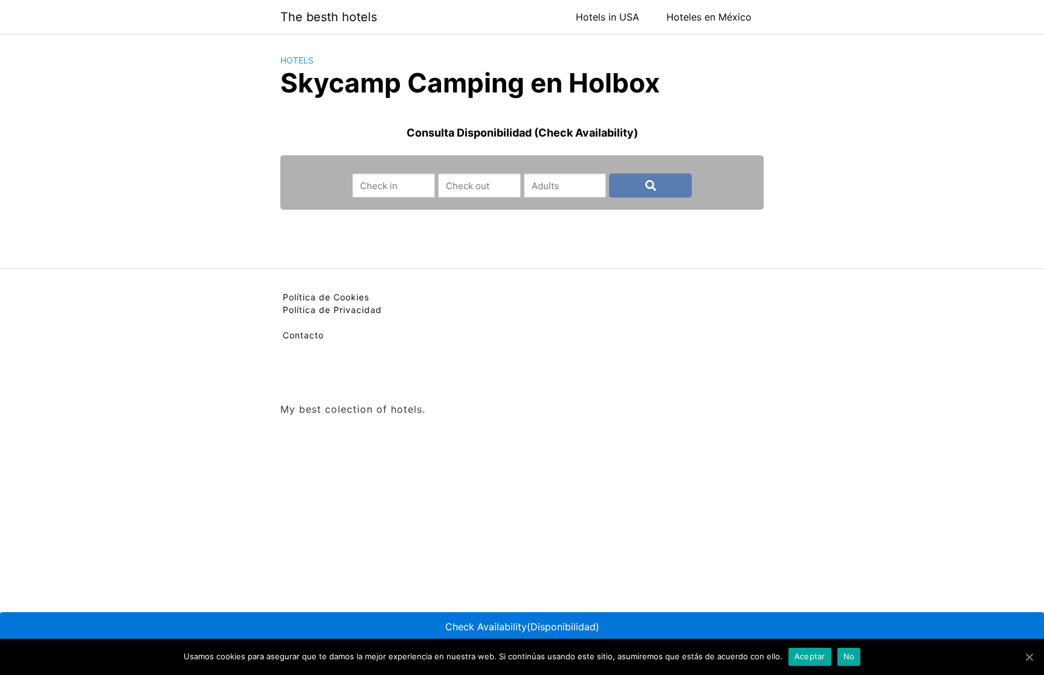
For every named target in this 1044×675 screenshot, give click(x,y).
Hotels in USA (607, 17)
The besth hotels (328, 17)
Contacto (303, 335)
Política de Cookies (326, 297)
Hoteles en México (709, 17)
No (849, 656)
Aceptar (809, 656)
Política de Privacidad (332, 310)
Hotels (297, 60)
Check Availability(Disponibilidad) (522, 627)
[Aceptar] (1029, 657)
